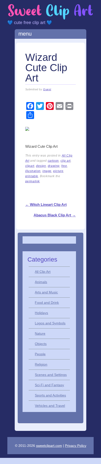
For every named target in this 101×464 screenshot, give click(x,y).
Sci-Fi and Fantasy (49, 385)
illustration (33, 171)
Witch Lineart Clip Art (46, 204)
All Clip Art (42, 272)
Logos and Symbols (50, 323)
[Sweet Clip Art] (50, 18)
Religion (41, 364)
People (40, 354)
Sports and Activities (50, 395)
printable (31, 176)
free (64, 166)
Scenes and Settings (51, 375)
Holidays (41, 313)
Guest (47, 89)
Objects (41, 344)
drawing (54, 166)
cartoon (53, 160)
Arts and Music (46, 292)
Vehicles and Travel (50, 406)
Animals (41, 282)
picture (58, 171)
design (41, 166)
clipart (29, 166)
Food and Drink (47, 303)
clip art (66, 160)
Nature (40, 333)
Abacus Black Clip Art (55, 215)
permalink (32, 181)
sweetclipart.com (49, 446)
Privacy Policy (75, 446)
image (46, 171)
